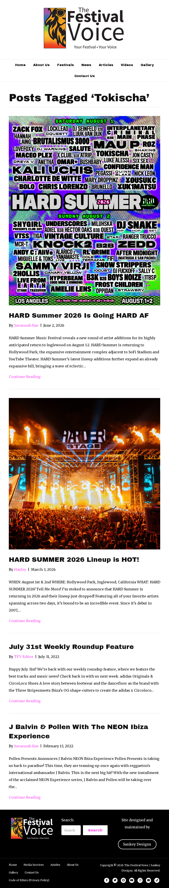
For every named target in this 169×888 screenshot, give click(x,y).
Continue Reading (24, 376)
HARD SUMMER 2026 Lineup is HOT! (74, 559)
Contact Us (84, 76)
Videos (127, 65)
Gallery (147, 65)
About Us (41, 65)
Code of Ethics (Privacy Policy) (29, 880)
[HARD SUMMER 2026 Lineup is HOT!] (84, 473)
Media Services (34, 864)
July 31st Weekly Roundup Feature (71, 646)
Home (20, 65)
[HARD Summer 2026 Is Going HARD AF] (84, 210)
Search (67, 820)
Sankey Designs (137, 844)
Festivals (65, 65)
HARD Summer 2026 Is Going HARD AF (79, 315)
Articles (106, 65)
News (86, 65)
